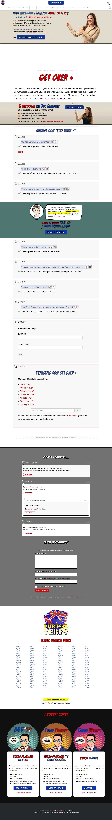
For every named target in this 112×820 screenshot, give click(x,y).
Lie (45, 687)
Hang (46, 660)
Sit (74, 660)
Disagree (33, 664)
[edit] (20, 152)
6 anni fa (88, 482)
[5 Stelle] (52, 703)
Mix (61, 653)
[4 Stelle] (51, 703)
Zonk (88, 685)
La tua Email (52, 579)
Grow (46, 657)
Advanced (21, 7)
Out (61, 664)
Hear (46, 664)
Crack (32, 655)
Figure (32, 685)
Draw (32, 667)
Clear (32, 648)
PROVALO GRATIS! (56, 232)
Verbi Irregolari (50, 7)
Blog (27, 7)
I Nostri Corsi (56, 3)
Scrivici (83, 792)
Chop (19, 687)
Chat (19, 678)
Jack (46, 673)
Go (45, 655)
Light (61, 646)
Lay (45, 682)
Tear (74, 682)
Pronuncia (40, 7)
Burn (19, 666)
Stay (74, 673)
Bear (19, 657)
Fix (45, 650)
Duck (32, 675)
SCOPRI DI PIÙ (23, 788)
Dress (32, 669)
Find (46, 646)
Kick (46, 680)
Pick (61, 671)
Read (61, 682)
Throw (74, 687)
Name (61, 655)
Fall (32, 682)
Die (32, 662)
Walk (88, 662)
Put (61, 678)
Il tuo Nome (45, 571)
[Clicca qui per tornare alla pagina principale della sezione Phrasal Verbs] (56, 622)
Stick (74, 675)
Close (32, 650)
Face (32, 680)
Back (19, 653)
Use (87, 655)
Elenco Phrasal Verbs (56, 640)
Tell (74, 683)
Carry (19, 675)
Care (19, 673)
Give (46, 653)
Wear (88, 667)
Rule (61, 685)
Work (88, 673)
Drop (32, 673)
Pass (61, 667)
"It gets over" (26, 398)
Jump (46, 676)
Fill (32, 687)
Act (19, 648)
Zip (87, 682)
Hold (46, 667)
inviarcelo (73, 416)
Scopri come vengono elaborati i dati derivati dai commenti (67, 597)
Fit (45, 648)
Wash (88, 664)
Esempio (22, 334)
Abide (19, 646)
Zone (88, 683)
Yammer (88, 678)
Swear (74, 676)
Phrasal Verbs (60, 7)
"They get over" (27, 404)
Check (19, 680)
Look (61, 650)
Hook (46, 669)
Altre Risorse (70, 7)
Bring (19, 662)
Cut (32, 659)
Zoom (88, 687)
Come (32, 652)
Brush (19, 664)
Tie (87, 646)
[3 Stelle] (49, 703)
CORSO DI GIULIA (74, 107)
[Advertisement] (56, 56)
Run (61, 687)
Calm (19, 671)
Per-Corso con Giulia (31, 37)
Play (61, 673)
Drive (32, 671)
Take (74, 678)
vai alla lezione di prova (23, 792)
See (74, 648)
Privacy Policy (75, 812)
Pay (61, 669)
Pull (61, 676)
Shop (74, 655)
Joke (46, 675)
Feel (32, 683)
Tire (87, 648)
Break (19, 660)
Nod (61, 657)
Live (61, 648)
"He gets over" (27, 391)
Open (61, 662)
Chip (19, 685)
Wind (88, 669)
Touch (88, 650)
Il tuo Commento (40, 553)
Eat (32, 676)
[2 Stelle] (48, 703)
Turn (88, 653)
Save (74, 646)
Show (74, 657)
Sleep (74, 662)
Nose (61, 659)
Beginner (3, 7)
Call (19, 669)
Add (19, 650)
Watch (88, 666)
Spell (74, 669)
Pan (61, 666)
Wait (88, 659)
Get (45, 652)
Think (74, 685)
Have (46, 662)
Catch (19, 676)
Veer (88, 657)
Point (61, 675)
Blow (19, 659)
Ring (61, 683)
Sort (74, 667)
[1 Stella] (47, 703)
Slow (74, 666)
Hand (46, 659)
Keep (46, 678)
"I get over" (25, 384)
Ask (19, 652)
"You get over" (27, 388)
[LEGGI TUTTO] (61, 216)
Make (61, 652)
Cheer (19, 682)
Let (45, 685)
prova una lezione (47, 32)
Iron (45, 671)
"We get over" (26, 401)
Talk (74, 680)
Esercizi (33, 7)
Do (32, 666)
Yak (87, 676)
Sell (74, 650)
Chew (19, 683)
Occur (61, 660)
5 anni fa (88, 463)
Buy (19, 667)
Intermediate (12, 7)
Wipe (88, 671)
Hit (45, 666)
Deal (32, 660)
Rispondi (28, 474)
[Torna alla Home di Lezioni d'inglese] (3, 3)
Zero (88, 680)
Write (88, 675)
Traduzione (23, 344)
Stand (74, 671)
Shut (74, 659)
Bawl (19, 655)
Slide (74, 664)
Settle (74, 653)
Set (74, 652)
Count (32, 653)
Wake (88, 660)
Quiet (61, 680)
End (32, 678)
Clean (32, 646)
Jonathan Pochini (68, 810)
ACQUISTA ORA (56, 788)
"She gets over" (27, 394)
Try (87, 652)
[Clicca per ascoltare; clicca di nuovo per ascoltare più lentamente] (52, 142)
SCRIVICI (89, 788)
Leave (46, 683)
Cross (32, 657)
